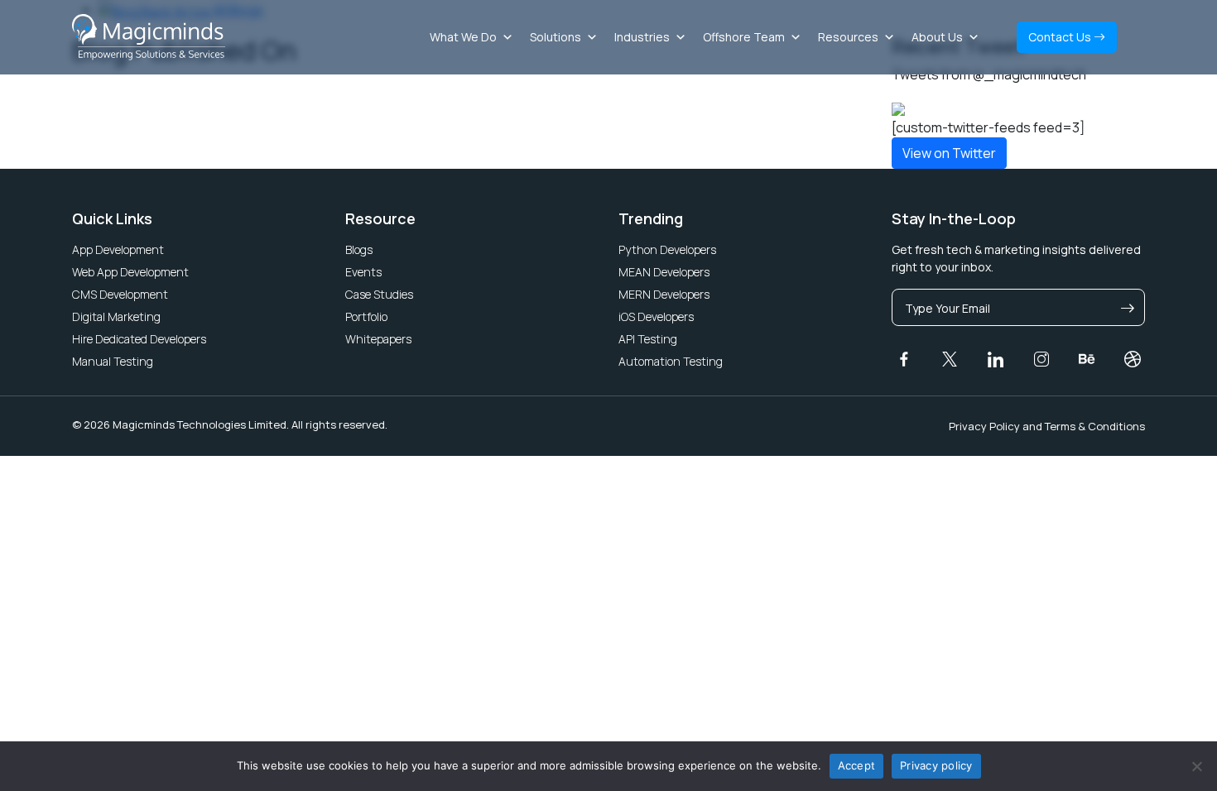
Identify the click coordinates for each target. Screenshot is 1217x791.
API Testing (647, 339)
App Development (118, 249)
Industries (642, 37)
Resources (848, 37)
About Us (937, 37)
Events (363, 272)
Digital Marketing (116, 316)
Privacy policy (936, 765)
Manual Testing (112, 361)
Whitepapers (378, 339)
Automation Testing (670, 361)
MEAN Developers (664, 272)
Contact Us (1061, 37)
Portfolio (366, 316)
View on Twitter (949, 153)
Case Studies (379, 294)
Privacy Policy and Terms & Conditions (1047, 426)
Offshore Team (744, 37)
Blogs (359, 249)
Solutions (555, 37)
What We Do (463, 37)
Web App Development (130, 272)
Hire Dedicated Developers (139, 339)
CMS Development (120, 294)
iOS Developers (656, 316)
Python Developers (667, 249)
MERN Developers (664, 294)
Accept (857, 765)
